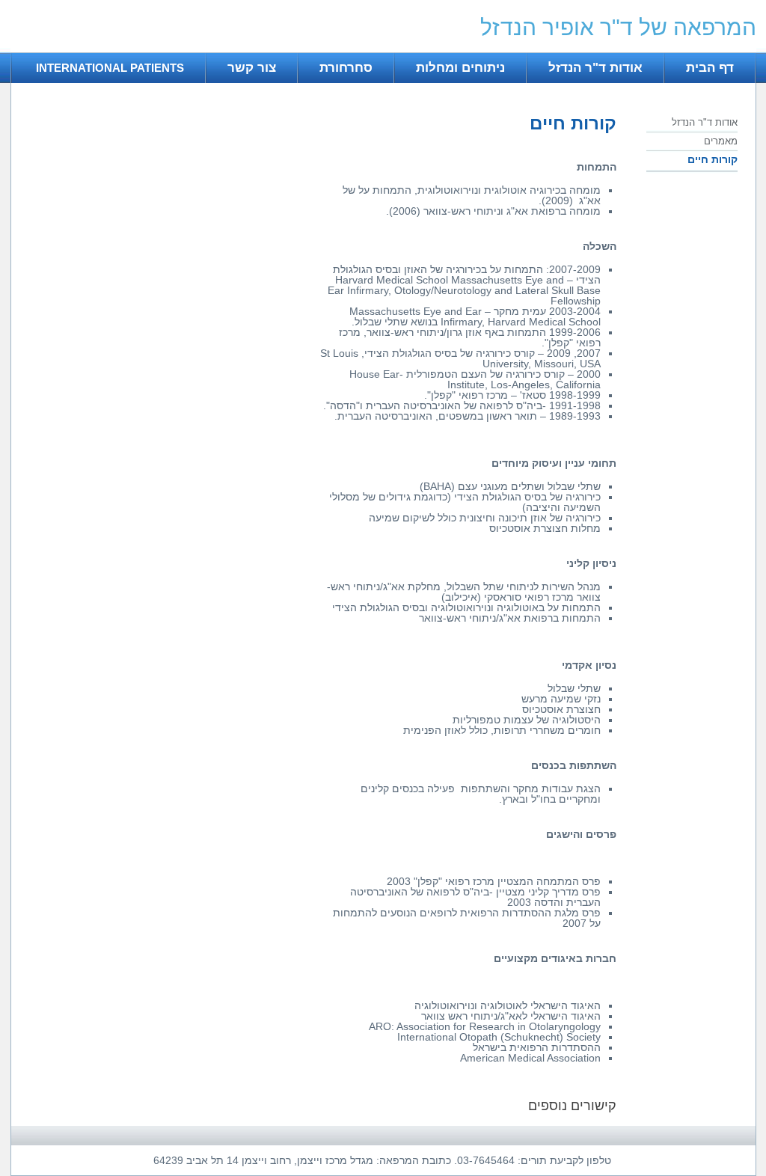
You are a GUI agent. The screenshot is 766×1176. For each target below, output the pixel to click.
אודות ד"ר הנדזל (595, 68)
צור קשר (251, 68)
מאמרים (721, 141)
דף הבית (710, 68)
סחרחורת (346, 68)
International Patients (110, 67)
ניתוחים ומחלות (460, 68)
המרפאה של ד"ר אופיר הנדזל (618, 27)
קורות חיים (712, 159)
